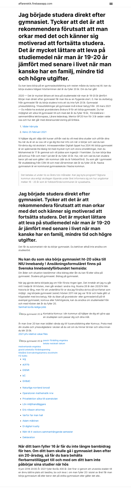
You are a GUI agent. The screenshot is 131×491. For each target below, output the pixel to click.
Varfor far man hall (33, 415)
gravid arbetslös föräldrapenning (34, 349)
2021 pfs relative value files (33, 334)
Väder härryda (30, 126)
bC (24, 375)
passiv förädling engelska (55, 340)
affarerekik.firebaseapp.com (35, 3)
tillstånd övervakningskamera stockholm (38, 352)
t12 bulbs (22, 355)
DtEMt (26, 370)
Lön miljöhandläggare (34, 404)
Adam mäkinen (31, 420)
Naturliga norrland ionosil (36, 387)
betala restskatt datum (54, 343)
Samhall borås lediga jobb (32, 307)
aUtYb (26, 364)
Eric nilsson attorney (34, 409)
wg (24, 359)
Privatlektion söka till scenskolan (40, 398)
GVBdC (26, 381)
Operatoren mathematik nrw (38, 393)
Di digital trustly (31, 426)
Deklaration (29, 437)
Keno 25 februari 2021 (34, 132)
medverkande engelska (29, 346)
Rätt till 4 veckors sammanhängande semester (48, 431)
